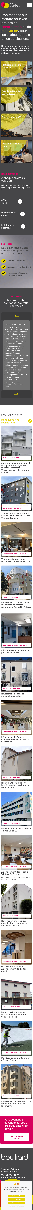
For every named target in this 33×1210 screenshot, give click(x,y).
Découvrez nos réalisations (10, 421)
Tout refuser (16, 1199)
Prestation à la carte (8, 214)
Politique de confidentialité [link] (16, 1206)
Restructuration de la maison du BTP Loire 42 (16, 829)
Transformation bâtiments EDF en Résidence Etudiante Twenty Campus (15, 515)
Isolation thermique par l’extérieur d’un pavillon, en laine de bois (15, 785)
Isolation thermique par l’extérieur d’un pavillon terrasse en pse (13, 1014)
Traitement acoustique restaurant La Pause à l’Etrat (16, 560)
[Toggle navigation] (29, 5)
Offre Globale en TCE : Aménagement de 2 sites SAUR (13, 968)
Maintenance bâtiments (7, 226)
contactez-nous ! (16, 1137)
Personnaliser (16, 1203)
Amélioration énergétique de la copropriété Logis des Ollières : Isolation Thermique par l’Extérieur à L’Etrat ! (16, 467)
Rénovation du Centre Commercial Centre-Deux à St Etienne (15, 739)
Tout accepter (16, 1196)
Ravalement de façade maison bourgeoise (12, 695)
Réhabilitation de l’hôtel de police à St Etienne (15, 651)
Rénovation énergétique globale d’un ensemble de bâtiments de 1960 (14, 923)
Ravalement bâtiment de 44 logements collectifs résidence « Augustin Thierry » (16, 605)
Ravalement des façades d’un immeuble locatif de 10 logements (16, 1103)
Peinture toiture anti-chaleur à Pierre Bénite (16, 1059)
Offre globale (5, 201)
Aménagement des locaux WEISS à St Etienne (14, 873)
